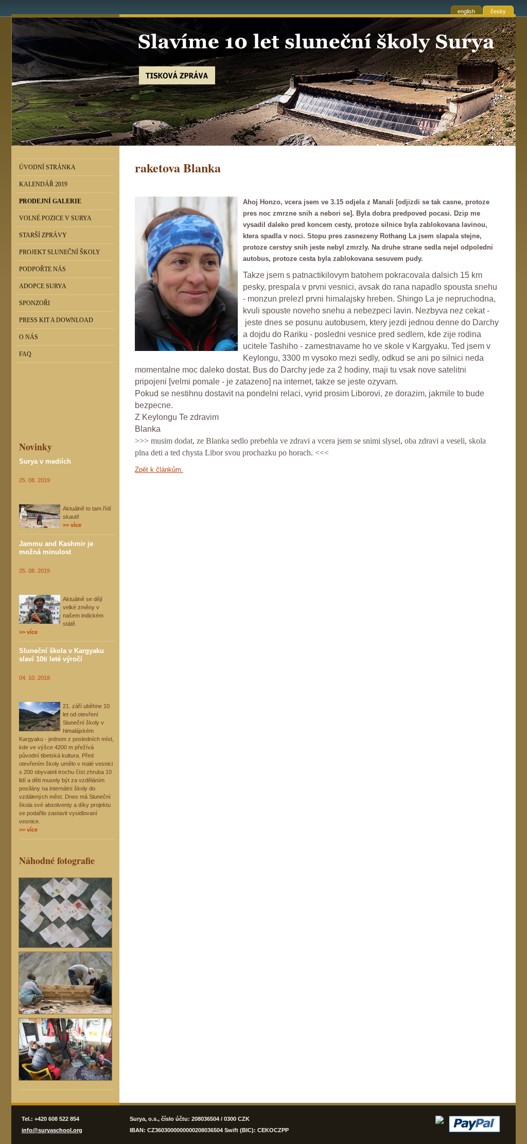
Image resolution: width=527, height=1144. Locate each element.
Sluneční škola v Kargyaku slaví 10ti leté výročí (61, 655)
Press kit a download (56, 320)
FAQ (25, 354)
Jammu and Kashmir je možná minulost (56, 548)
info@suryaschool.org (52, 1130)
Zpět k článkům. (159, 469)
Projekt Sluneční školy (59, 252)
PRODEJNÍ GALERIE (50, 201)
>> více (72, 525)
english (466, 11)
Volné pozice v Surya (55, 218)
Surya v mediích (45, 461)
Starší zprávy (43, 235)
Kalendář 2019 (43, 184)
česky (498, 11)
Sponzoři (34, 303)
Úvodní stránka (47, 167)
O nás (28, 337)
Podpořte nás (42, 269)
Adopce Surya (42, 286)
